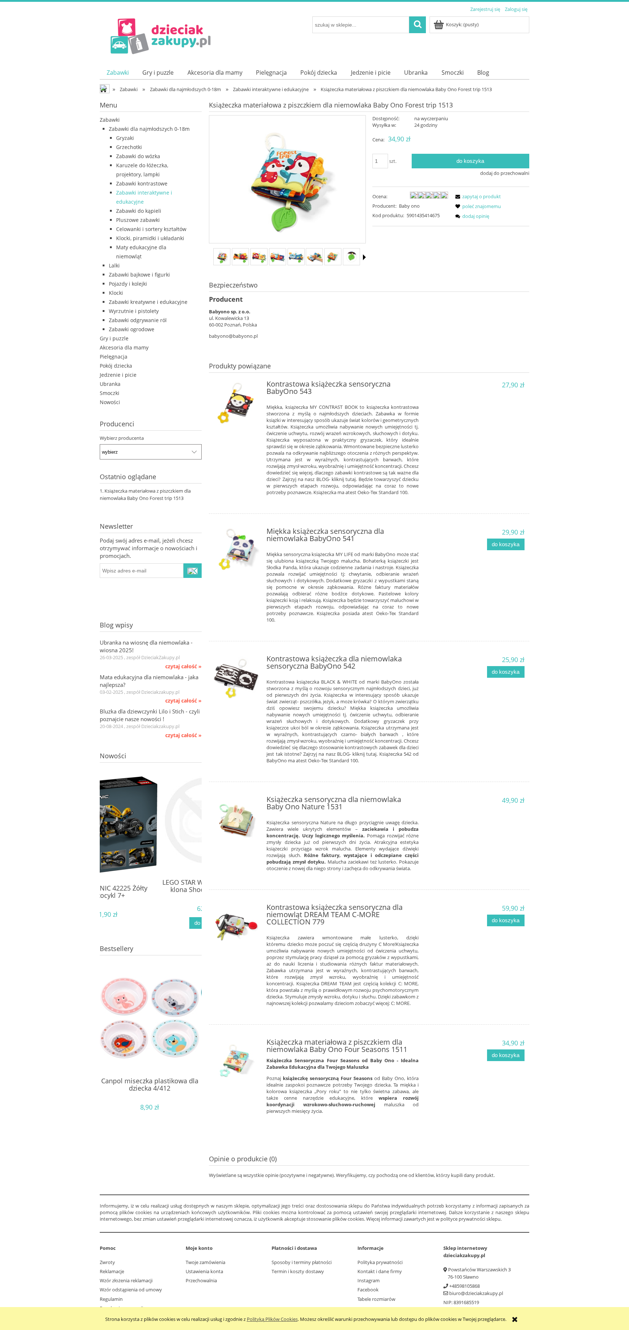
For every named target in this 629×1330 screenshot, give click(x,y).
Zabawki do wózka (138, 156)
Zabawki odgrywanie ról (138, 320)
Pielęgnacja (113, 356)
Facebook (368, 1289)
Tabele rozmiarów (376, 1299)
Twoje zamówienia (205, 1262)
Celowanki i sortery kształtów (151, 229)
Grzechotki (129, 147)
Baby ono (409, 206)
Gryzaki (125, 137)
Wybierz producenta (122, 438)
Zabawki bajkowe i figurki (139, 274)
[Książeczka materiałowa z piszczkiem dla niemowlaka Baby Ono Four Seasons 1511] (237, 1062)
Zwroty (107, 1262)
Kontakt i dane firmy (379, 1271)
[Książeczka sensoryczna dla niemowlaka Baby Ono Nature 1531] (237, 819)
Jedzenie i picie (118, 374)
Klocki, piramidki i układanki (150, 238)
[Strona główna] (159, 35)
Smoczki (109, 393)
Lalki (114, 265)
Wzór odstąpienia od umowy (131, 1289)
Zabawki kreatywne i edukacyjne (148, 301)
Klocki (116, 292)
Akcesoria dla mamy (124, 347)
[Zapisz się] (192, 570)
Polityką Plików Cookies (272, 1319)
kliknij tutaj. (344, 479)
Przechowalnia (201, 1280)
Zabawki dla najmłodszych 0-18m (149, 128)
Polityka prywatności (380, 1262)
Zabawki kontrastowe (141, 183)
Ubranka (110, 383)
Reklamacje (112, 1271)
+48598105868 (464, 1286)
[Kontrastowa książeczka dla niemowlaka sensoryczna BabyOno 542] (237, 679)
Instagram (368, 1280)
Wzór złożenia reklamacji (126, 1280)
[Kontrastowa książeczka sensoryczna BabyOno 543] (237, 404)
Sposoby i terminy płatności (302, 1262)
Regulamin (111, 1299)
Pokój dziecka (116, 365)
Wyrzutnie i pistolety (134, 311)
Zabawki (110, 119)
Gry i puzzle (114, 338)
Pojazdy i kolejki (128, 283)
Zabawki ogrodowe (131, 329)
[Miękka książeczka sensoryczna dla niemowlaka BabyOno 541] (237, 551)
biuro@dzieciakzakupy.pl (476, 1293)
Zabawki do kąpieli (138, 210)
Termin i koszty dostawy (298, 1271)
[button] (364, 257)
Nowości (110, 402)
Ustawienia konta (204, 1271)
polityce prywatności (462, 1219)
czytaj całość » (183, 666)
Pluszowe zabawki (138, 219)
